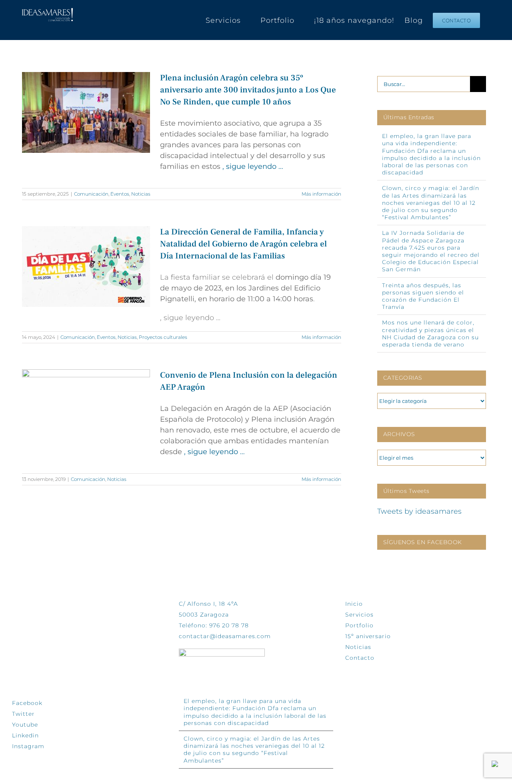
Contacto (359, 657)
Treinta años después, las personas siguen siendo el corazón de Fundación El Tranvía (423, 296)
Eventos (119, 194)
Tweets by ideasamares (419, 511)
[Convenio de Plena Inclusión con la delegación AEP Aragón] (86, 409)
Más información (321, 194)
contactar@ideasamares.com (225, 636)
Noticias (140, 194)
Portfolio (359, 625)
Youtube (25, 724)
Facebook (27, 703)
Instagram (28, 746)
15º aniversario (368, 636)
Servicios (359, 614)
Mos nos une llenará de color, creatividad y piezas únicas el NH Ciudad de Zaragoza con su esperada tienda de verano (430, 333)
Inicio (354, 603)
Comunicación (91, 194)
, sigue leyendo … (252, 166)
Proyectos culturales (163, 337)
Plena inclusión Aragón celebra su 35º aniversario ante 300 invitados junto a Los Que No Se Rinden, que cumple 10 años (248, 89)
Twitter (23, 713)
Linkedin (25, 735)
